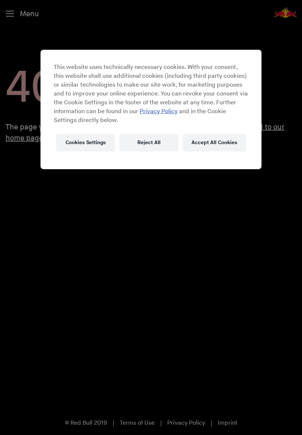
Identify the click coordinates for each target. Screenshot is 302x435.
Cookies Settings (86, 142)
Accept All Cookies (214, 142)
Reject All (149, 142)
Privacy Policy (159, 111)
